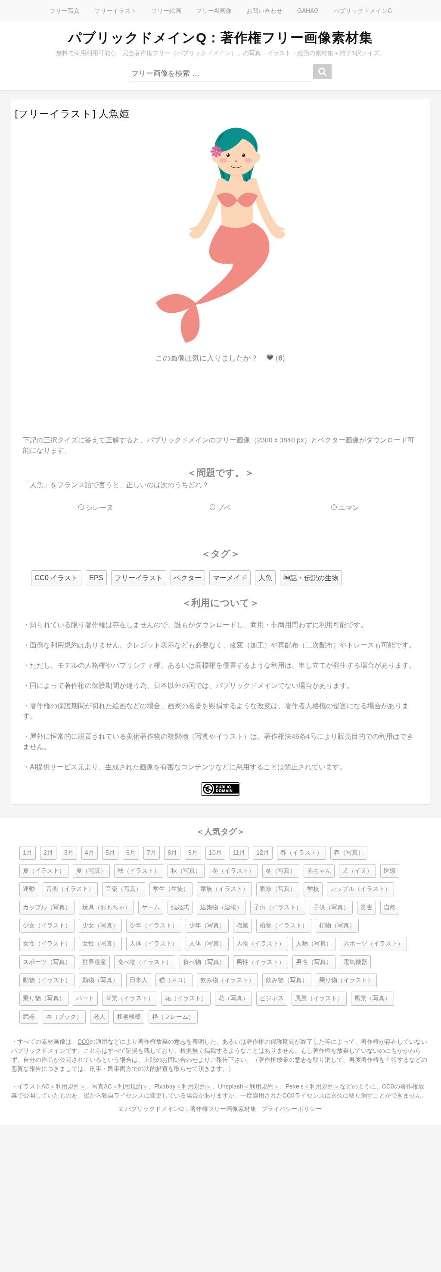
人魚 (265, 578)
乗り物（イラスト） (346, 980)
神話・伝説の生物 (311, 578)
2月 (48, 852)
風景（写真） (372, 998)
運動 (29, 889)
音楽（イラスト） (70, 889)
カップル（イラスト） (360, 889)
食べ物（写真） (204, 962)
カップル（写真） (47, 907)
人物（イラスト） (260, 943)
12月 (262, 852)
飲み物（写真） (287, 980)
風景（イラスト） (319, 998)
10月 (215, 852)
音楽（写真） (124, 889)
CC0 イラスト (56, 578)
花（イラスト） (186, 998)
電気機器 (355, 962)
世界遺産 (94, 962)
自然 (390, 907)
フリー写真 (65, 10)
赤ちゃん (319, 871)
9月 (193, 852)
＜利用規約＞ (68, 1086)
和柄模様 (129, 1017)
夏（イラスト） (44, 871)
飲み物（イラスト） (227, 980)
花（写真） (233, 998)
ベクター (188, 578)
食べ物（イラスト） (145, 962)
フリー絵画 (166, 10)
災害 (366, 907)
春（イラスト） (301, 852)
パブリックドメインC (362, 10)
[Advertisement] (220, 391)
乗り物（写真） (44, 998)
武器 (29, 1017)
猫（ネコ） (174, 980)
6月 (131, 852)
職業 (242, 925)
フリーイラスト (115, 10)
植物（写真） (337, 925)
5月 (110, 852)
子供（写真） (331, 907)
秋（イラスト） (139, 871)
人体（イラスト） (154, 943)
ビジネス (272, 998)
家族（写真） (278, 889)
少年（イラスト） (154, 925)
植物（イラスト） (284, 925)
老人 (99, 1017)
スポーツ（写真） (47, 962)
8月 (172, 852)
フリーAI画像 (214, 10)
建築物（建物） (221, 907)
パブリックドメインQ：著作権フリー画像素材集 (220, 37)
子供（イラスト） (278, 907)
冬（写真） (281, 871)
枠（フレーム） (173, 1017)
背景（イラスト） (130, 998)
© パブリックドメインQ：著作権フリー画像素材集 (187, 1108)
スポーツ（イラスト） (373, 943)
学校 (313, 889)
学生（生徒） (171, 889)
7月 (151, 852)
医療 (390, 871)
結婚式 (180, 907)
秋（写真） (186, 871)
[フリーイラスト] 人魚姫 (72, 113)
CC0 (84, 1041)
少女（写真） (100, 925)
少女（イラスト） (47, 925)
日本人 (139, 980)
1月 (27, 852)
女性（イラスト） (47, 943)
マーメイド (230, 578)
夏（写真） (91, 871)
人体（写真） (207, 943)
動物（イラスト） (47, 980)
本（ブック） (64, 1017)
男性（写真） (314, 962)
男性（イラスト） (260, 962)
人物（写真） (314, 943)
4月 (89, 852)
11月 (239, 852)
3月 (69, 852)
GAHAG (308, 10)
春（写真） (349, 852)
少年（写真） (207, 925)
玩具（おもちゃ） (106, 907)
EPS (96, 578)
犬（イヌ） (357, 871)
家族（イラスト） (224, 889)
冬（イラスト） (233, 871)
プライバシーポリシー (291, 1108)
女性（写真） (100, 943)
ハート (85, 998)
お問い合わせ (264, 10)
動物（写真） (100, 980)
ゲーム (151, 907)
